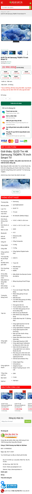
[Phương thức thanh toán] (14, 141)
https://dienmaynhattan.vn (15, 469)
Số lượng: (3, 95)
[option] (16, 33)
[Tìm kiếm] (30, 7)
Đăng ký (27, 421)
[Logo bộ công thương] (9, 486)
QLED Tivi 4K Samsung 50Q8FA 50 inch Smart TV (6, 405)
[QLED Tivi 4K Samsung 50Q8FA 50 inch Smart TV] (7, 396)
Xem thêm (16, 192)
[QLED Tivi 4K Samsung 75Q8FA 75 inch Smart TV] (16, 33)
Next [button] (29, 33)
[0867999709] (2, 490)
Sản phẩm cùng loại (10, 387)
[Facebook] (2, 482)
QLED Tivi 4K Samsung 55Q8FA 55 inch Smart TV (20, 405)
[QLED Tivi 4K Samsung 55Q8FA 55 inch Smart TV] (20, 396)
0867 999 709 (14, 464)
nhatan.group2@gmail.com (14, 467)
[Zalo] (2, 486)
